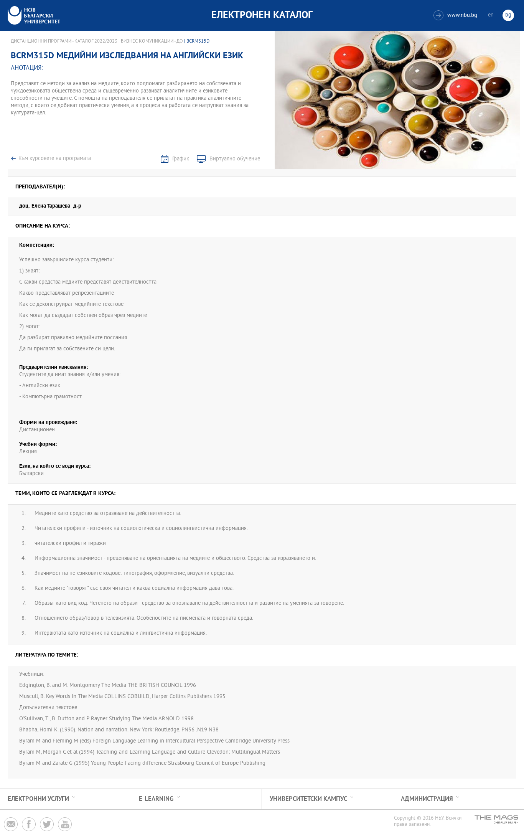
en (491, 15)
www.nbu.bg (456, 15)
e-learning (156, 799)
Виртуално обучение (234, 159)
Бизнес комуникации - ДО (152, 41)
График (180, 159)
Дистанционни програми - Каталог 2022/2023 (64, 41)
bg (508, 15)
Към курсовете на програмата (54, 158)
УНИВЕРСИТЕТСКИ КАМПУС (308, 799)
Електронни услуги (38, 799)
